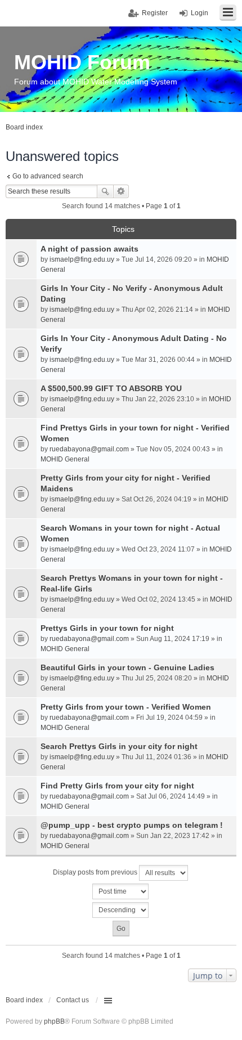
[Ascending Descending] (121, 910)
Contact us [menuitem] (72, 1000)
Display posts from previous (96, 872)
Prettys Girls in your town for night (107, 628)
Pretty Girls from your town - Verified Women (126, 706)
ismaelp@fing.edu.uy (82, 259)
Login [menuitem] (199, 13)
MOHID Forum (82, 62)
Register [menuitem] (155, 13)
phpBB (54, 1021)
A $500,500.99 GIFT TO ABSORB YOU (111, 388)
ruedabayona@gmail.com (89, 449)
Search (105, 191)
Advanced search (121, 191)
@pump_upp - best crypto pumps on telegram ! (132, 825)
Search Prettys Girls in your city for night (119, 746)
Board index (24, 1000)
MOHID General (65, 459)
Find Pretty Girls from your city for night (117, 785)
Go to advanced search (47, 176)
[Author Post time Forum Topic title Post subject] (121, 891)
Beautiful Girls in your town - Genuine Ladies (127, 667)
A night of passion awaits (89, 248)
